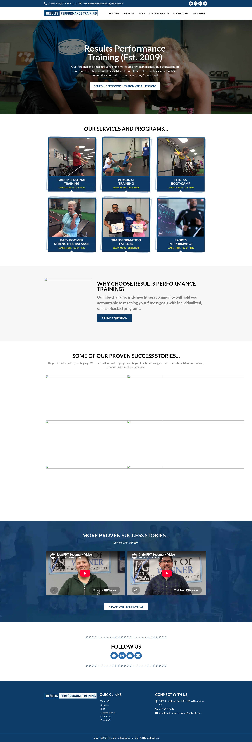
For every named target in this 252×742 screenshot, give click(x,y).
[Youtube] (200, 3)
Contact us (180, 13)
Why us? (114, 13)
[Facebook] (191, 3)
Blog (142, 13)
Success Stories (159, 13)
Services (129, 13)
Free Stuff (198, 13)
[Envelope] (205, 3)
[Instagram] (196, 3)
